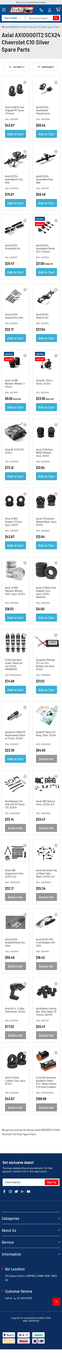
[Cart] (58, 9)
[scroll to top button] (56, 1302)
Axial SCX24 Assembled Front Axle (14, 179)
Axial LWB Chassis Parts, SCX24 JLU (45, 802)
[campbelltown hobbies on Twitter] (16, 1191)
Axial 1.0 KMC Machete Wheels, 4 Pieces (15, 383)
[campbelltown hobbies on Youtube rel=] (28, 1191)
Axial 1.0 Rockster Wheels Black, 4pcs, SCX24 (46, 521)
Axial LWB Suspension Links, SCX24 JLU (14, 873)
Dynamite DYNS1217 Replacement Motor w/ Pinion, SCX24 (15, 735)
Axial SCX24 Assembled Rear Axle (44, 179)
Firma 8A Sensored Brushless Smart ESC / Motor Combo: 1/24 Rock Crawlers (46, 1082)
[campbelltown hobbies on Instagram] (10, 1191)
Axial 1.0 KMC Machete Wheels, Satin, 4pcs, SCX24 (15, 590)
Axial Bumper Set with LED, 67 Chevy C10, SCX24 (15, 804)
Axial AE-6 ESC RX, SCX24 (14, 451)
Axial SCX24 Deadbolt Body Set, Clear (15, 942)
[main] (31, 597)
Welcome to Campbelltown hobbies (31, 2)
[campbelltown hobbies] (21, 9)
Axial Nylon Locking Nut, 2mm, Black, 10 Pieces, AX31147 (46, 1011)
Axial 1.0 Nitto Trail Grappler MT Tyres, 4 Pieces (14, 110)
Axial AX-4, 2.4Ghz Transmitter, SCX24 (15, 1010)
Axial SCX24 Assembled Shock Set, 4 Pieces (45, 248)
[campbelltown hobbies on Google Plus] (22, 1191)
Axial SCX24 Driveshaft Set (12, 247)
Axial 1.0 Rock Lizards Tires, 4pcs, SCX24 (15, 1080)
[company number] (41, 10)
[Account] (49, 10)
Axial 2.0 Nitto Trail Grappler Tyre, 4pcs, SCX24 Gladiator (46, 592)
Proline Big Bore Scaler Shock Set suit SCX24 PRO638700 (14, 664)
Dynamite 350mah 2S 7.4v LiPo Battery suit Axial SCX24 (45, 664)
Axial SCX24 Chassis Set (42, 316)
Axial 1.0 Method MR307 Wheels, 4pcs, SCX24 (44, 452)
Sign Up (51, 1182)
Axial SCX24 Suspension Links (14, 316)
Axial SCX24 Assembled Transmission (43, 110)
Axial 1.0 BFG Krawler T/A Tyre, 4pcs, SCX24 (14, 521)
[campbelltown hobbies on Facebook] (4, 1191)
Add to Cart (15, 134)
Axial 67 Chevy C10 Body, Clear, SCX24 (46, 733)
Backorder (46, 759)
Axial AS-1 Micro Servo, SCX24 (44, 382)
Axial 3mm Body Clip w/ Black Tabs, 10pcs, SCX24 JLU (46, 873)
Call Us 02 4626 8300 (18, 1298)
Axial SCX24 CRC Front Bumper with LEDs (45, 942)
